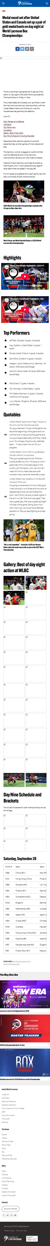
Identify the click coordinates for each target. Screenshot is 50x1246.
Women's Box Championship (11, 964)
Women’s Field (7, 1141)
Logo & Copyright (9, 1195)
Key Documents (8, 1115)
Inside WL (5, 1094)
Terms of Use (21, 1230)
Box (3, 1151)
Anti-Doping (6, 1178)
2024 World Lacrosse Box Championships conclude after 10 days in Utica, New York (22, 207)
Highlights (7, 124)
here (10, 810)
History (4, 1138)
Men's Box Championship (20, 962)
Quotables (7, 130)
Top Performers (9, 127)
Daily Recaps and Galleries (13, 121)
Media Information (9, 1191)
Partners (5, 1122)
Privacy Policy (9, 1230)
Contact (5, 1188)
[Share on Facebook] (17, 49)
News (4, 1171)
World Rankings (8, 1181)
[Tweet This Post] (22, 49)
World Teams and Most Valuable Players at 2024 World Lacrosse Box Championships (22, 242)
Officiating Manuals (9, 1158)
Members (5, 1098)
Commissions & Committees (13, 1108)
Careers (5, 1184)
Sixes (4, 1148)
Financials (6, 1118)
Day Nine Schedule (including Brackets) (18, 135)
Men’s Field (6, 1144)
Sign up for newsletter (10, 1209)
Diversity (5, 1174)
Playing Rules (7, 1155)
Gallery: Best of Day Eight (13, 133)
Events (4, 1134)
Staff (3, 1111)
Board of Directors (9, 1101)
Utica (29, 962)
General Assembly (9, 1104)
